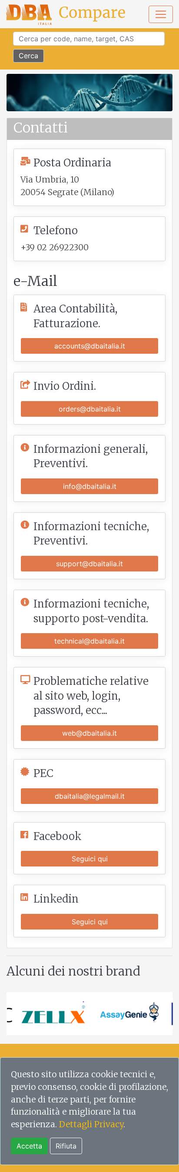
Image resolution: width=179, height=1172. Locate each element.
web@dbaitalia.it (89, 733)
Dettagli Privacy (91, 1124)
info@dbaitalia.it (89, 486)
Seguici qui (90, 858)
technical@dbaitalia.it (89, 641)
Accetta (29, 1146)
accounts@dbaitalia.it (89, 346)
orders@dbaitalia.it (90, 409)
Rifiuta (66, 1146)
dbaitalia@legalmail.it (90, 796)
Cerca (28, 55)
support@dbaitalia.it (89, 563)
